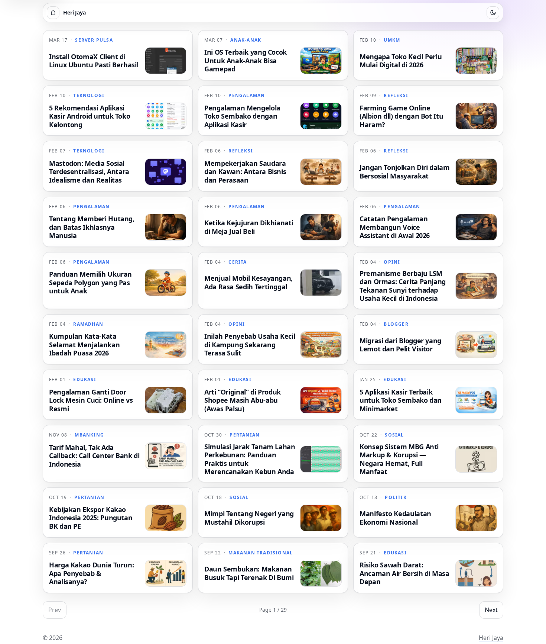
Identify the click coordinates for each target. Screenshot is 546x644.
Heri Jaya (491, 638)
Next (491, 610)
